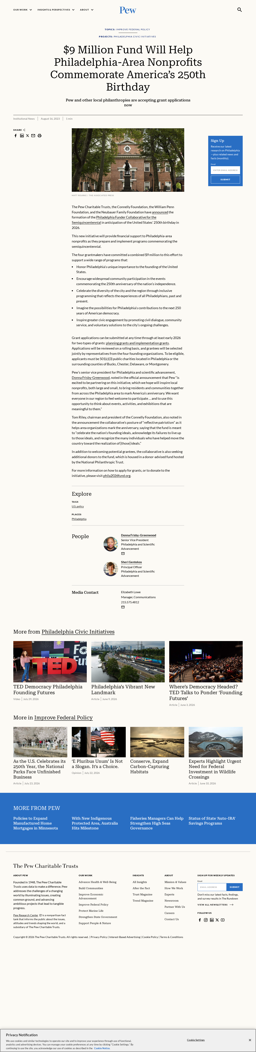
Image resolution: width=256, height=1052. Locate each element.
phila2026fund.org (116, 476)
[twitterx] (27, 135)
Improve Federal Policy (63, 717)
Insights (138, 875)
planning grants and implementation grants (137, 343)
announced (160, 212)
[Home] (45, 866)
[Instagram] (206, 920)
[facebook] (15, 135)
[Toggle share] (240, 126)
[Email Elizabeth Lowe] (123, 607)
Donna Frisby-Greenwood (91, 377)
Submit (225, 179)
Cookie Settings (196, 1039)
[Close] (250, 1040)
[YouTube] (222, 920)
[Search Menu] (240, 10)
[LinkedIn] (212, 920)
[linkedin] (22, 135)
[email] (33, 135)
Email (213, 164)
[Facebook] (200, 920)
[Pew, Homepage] (128, 10)
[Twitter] (217, 920)
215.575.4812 (130, 602)
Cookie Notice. (102, 1048)
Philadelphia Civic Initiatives (78, 632)
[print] (39, 135)
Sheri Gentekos (131, 562)
